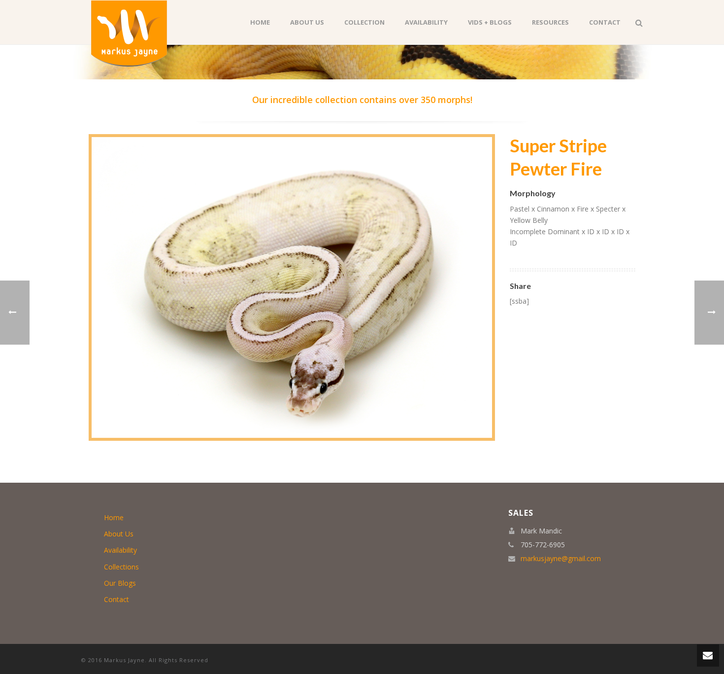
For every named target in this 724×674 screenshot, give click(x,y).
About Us (307, 22)
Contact (605, 22)
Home (260, 22)
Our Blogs (120, 583)
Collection (364, 22)
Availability (426, 22)
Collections (121, 566)
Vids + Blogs (490, 22)
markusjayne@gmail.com (561, 558)
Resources (550, 22)
